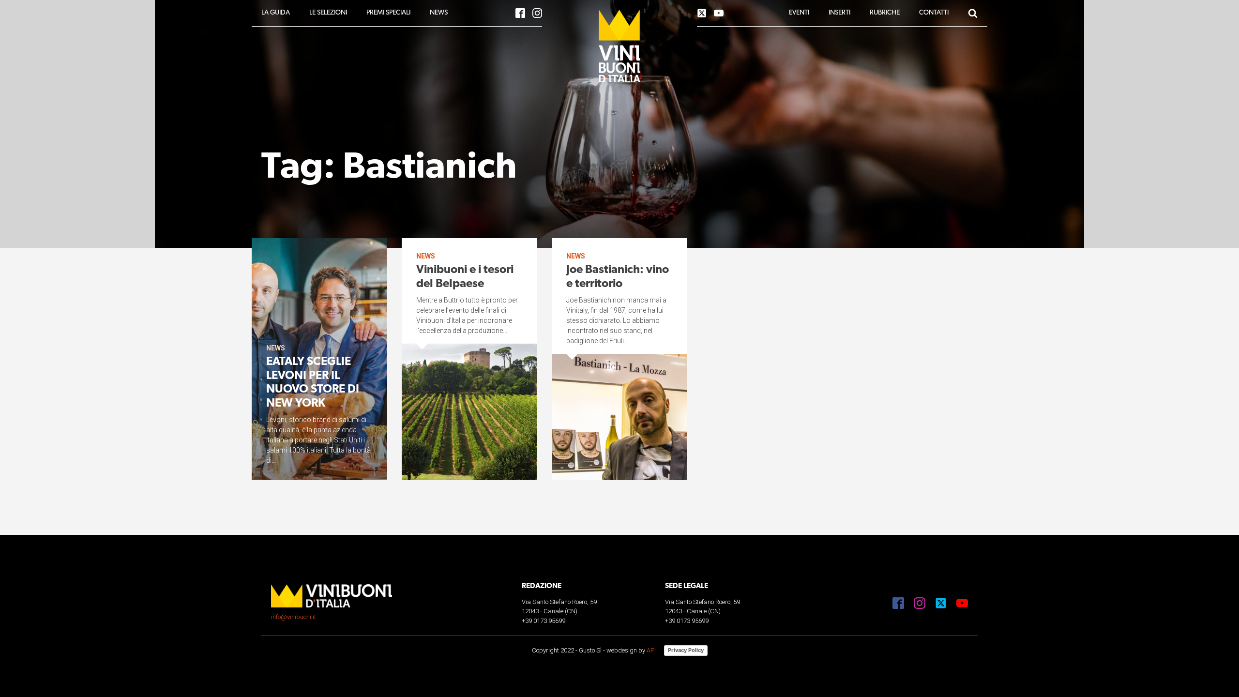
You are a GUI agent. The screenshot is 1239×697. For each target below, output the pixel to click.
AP (650, 650)
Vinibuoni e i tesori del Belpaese (465, 277)
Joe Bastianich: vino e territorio (617, 277)
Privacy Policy (686, 650)
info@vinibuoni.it (293, 617)
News (275, 348)
